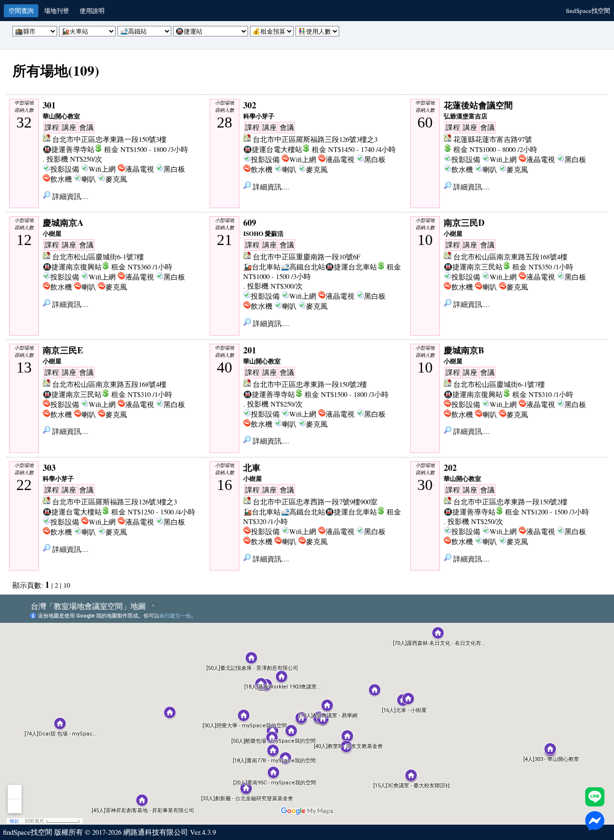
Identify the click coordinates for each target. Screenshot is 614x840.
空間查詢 (21, 10)
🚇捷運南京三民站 (473, 266)
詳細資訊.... (69, 196)
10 (66, 585)
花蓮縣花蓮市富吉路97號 (492, 139)
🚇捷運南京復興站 (72, 266)
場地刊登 (56, 10)
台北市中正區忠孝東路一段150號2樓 (310, 384)
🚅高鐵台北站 (303, 266)
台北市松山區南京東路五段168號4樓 (510, 256)
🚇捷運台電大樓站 (272, 149)
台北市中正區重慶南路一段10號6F (306, 256)
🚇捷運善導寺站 (68, 149)
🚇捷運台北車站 (351, 266)
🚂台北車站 (262, 266)
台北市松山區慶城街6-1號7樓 (98, 256)
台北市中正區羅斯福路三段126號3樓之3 (315, 139)
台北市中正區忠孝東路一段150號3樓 (109, 139)
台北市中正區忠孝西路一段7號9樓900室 (315, 501)
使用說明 (92, 10)
